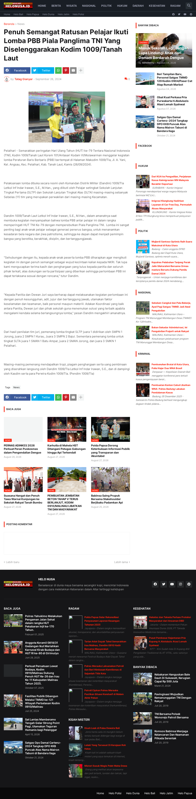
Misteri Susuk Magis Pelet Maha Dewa (105, 765)
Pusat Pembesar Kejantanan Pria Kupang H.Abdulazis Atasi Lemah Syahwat (168, 641)
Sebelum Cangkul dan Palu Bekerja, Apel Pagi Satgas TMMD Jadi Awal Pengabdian (171, 306)
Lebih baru (12, 562)
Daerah (138, 5)
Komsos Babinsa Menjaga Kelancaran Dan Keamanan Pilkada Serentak (171, 734)
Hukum (122, 5)
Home (42, 5)
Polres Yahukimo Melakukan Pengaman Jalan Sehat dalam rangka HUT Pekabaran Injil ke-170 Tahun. (43, 623)
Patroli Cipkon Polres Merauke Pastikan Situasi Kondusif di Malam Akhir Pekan (104, 694)
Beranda (9, 24)
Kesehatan (157, 5)
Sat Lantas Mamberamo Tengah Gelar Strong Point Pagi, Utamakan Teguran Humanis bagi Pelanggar (42, 725)
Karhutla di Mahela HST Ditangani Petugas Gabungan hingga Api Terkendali (66, 449)
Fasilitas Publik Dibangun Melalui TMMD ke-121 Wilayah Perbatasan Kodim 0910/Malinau (42, 701)
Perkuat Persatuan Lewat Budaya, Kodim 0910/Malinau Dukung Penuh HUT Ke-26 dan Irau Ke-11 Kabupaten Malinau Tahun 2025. (42, 674)
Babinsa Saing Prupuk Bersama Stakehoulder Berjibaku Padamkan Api (107, 499)
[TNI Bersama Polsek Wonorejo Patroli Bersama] (142, 718)
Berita (56, 5)
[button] (189, 5)
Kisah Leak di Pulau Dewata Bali (102, 728)
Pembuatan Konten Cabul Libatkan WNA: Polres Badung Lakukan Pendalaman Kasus (171, 389)
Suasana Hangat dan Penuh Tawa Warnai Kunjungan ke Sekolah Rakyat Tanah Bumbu (23, 499)
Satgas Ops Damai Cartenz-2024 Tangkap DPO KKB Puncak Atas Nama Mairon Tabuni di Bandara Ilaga (172, 124)
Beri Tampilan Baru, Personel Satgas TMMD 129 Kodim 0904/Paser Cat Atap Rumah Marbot (174, 79)
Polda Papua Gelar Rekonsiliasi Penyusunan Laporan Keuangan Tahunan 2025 (101, 621)
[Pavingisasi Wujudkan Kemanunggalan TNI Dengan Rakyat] (142, 699)
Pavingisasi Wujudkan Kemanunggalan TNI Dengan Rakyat (172, 698)
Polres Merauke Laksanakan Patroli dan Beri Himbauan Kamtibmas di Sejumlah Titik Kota (104, 670)
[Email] (73, 70)
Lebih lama (121, 562)
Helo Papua (33, 14)
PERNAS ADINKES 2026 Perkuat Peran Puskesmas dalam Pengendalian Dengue (22, 449)
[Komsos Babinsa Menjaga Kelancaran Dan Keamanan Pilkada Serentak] (142, 735)
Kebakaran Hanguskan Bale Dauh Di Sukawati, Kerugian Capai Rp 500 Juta (172, 678)
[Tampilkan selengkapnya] (81, 70)
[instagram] (180, 584)
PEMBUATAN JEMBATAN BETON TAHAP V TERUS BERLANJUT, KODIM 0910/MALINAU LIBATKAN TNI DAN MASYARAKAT (64, 502)
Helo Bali (18, 14)
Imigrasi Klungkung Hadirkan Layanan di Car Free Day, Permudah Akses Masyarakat (172, 204)
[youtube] (185, 14)
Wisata (71, 5)
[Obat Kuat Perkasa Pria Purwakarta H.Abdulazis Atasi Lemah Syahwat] (145, 102)
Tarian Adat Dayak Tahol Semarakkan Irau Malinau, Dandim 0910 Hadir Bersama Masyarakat (105, 645)
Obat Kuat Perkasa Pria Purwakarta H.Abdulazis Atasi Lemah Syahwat (173, 101)
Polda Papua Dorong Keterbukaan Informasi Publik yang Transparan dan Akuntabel (110, 451)
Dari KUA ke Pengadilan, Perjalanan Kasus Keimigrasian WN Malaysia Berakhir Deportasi (171, 180)
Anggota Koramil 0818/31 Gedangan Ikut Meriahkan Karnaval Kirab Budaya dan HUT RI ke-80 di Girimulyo (42, 648)
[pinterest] (191, 14)
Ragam (175, 5)
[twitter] (179, 14)
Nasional (89, 5)
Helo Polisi (78, 14)
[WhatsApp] (58, 70)
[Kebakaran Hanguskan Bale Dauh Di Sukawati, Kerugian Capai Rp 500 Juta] (142, 679)
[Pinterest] (66, 70)
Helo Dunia (48, 14)
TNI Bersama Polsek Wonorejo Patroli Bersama (171, 715)
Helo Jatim (63, 14)
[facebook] (173, 14)
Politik (106, 5)
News (20, 24)
